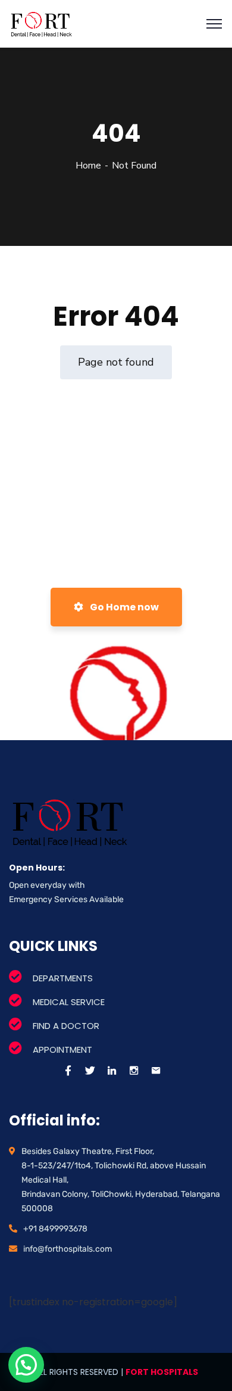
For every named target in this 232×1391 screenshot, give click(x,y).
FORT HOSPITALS (162, 1372)
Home (88, 165)
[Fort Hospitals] (41, 23)
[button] (26, 1365)
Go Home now (123, 607)
